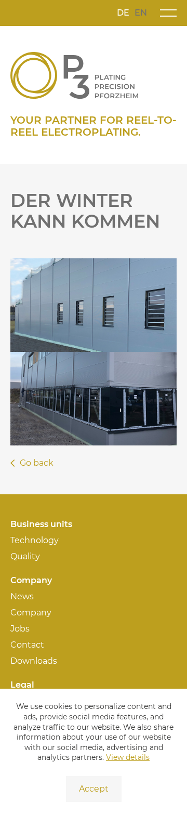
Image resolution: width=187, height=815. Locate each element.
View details (128, 757)
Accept (94, 789)
